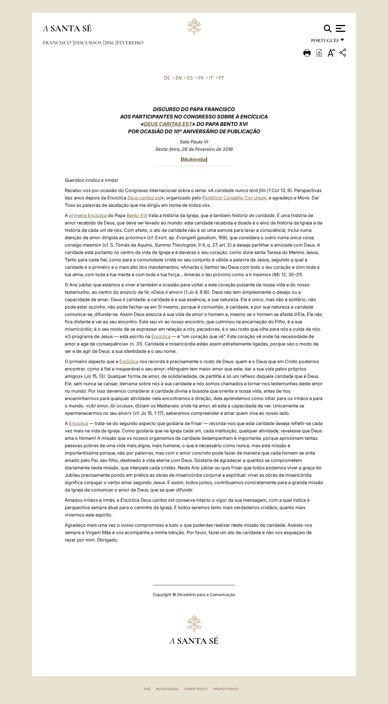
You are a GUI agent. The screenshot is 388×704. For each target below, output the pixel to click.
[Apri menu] (339, 28)
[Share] (343, 54)
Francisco (57, 42)
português (324, 42)
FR (201, 78)
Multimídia (194, 159)
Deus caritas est (144, 198)
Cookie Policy (196, 689)
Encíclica (160, 336)
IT (211, 78)
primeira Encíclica (88, 215)
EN (179, 78)
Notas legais (167, 689)
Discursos (88, 42)
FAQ (147, 689)
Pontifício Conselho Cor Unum (234, 198)
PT (221, 78)
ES (190, 78)
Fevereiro (130, 42)
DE (167, 78)
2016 (110, 42)
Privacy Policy (226, 689)
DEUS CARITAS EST (168, 124)
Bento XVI (137, 215)
